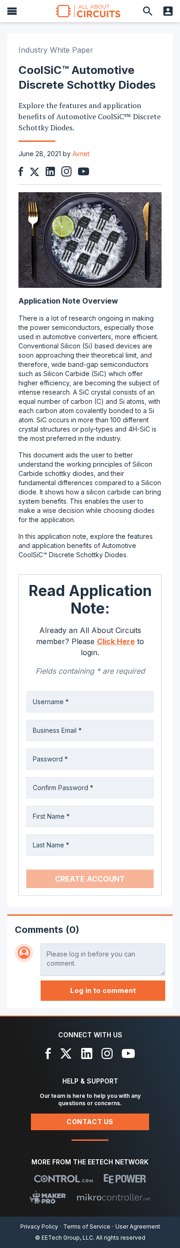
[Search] (147, 11)
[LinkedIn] (86, 1053)
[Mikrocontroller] (113, 1197)
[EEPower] (125, 1178)
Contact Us (90, 1122)
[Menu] (12, 11)
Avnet (81, 154)
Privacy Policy (39, 1226)
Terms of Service (86, 1226)
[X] (66, 1053)
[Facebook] (48, 1053)
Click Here (116, 641)
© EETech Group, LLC (64, 1237)
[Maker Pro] (48, 1197)
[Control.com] (63, 1178)
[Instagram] (107, 1053)
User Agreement (137, 1226)
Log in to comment (103, 990)
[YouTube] (128, 1053)
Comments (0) (47, 929)
